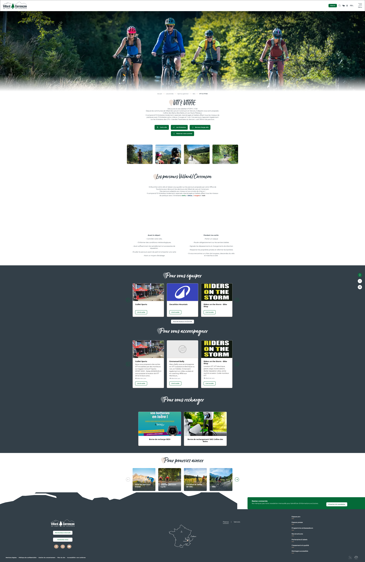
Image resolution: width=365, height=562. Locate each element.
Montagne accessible (300, 551)
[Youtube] (69, 546)
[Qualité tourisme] (350, 557)
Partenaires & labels (299, 539)
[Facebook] (56, 546)
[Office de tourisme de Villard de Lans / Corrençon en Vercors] (15, 5)
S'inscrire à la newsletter (336, 504)
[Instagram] (63, 546)
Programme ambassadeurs (302, 528)
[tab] (226, 522)
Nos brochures (297, 534)
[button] (340, 5)
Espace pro (296, 517)
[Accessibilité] (347, 5)
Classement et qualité (300, 545)
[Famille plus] (356, 557)
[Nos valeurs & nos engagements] (343, 6)
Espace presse (297, 522)
